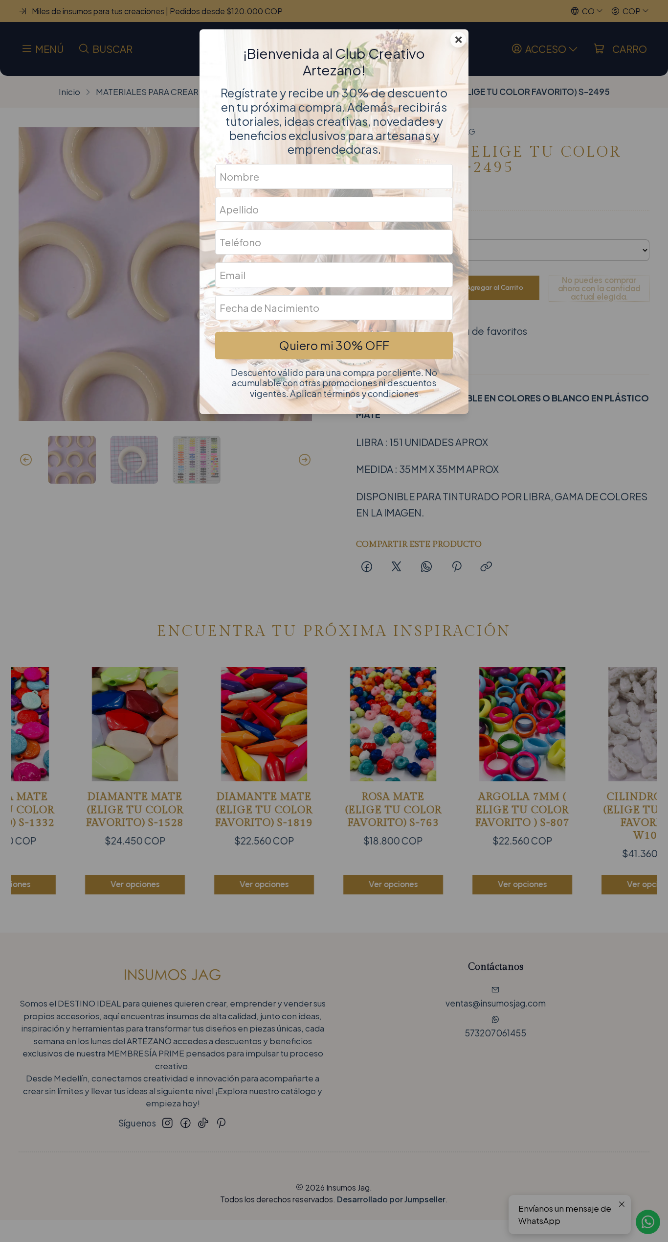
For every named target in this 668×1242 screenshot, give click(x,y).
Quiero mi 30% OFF (334, 345)
